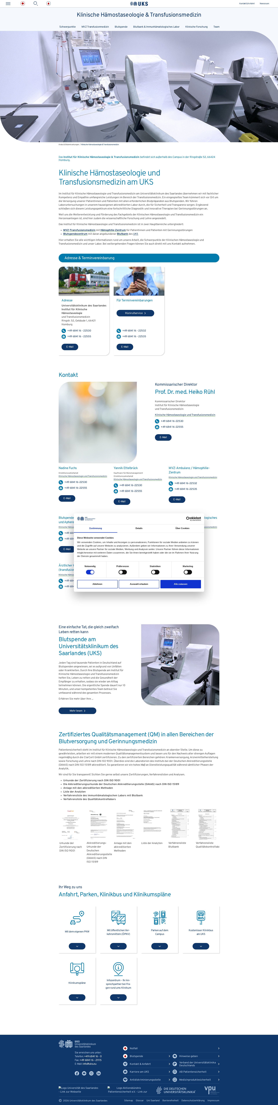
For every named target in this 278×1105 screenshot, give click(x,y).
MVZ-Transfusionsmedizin (79, 230)
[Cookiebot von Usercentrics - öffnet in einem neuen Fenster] (188, 519)
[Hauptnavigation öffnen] (8, 3)
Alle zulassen (180, 584)
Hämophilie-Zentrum (113, 230)
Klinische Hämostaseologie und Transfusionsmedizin (185, 415)
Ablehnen (97, 584)
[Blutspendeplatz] (180, 704)
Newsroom (264, 3)
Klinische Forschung (196, 27)
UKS (135, 234)
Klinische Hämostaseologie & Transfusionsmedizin (139, 14)
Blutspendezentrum (75, 234)
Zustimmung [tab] (95, 528)
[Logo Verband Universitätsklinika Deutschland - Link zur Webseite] (176, 1090)
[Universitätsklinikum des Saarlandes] (139, 3)
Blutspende (121, 27)
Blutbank (122, 234)
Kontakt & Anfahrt (247, 3)
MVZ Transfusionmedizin (95, 27)
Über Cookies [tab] (182, 528)
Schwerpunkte (67, 27)
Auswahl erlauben (139, 584)
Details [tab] (139, 528)
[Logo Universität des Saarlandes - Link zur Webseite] (79, 1090)
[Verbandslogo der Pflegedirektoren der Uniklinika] (211, 1090)
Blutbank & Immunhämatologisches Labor (156, 27)
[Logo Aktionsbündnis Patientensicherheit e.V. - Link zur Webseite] (128, 1090)
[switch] (123, 572)
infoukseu (89, 1064)
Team (216, 27)
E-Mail (70, 347)
